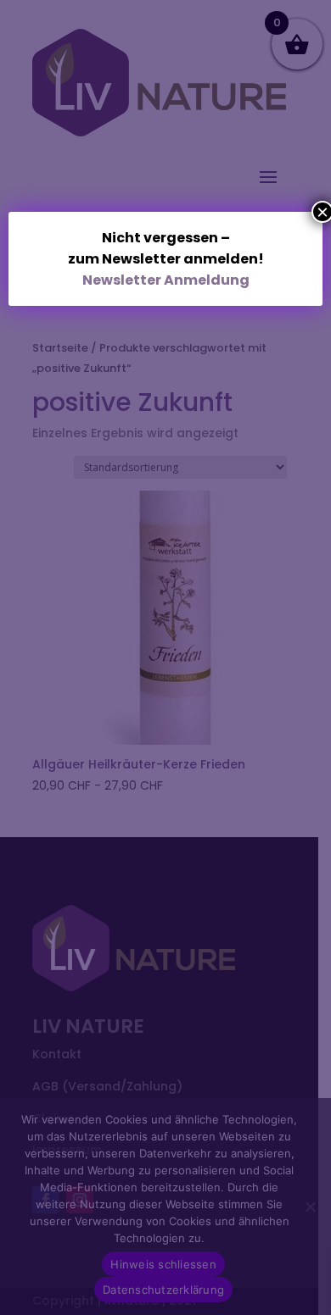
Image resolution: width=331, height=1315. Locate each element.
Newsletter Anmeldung (166, 280)
